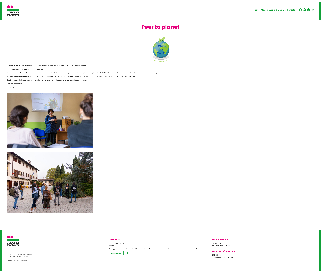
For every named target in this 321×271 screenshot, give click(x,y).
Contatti (291, 10)
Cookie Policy (12, 256)
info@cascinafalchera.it (221, 245)
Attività (264, 10)
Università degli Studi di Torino (79, 76)
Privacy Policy (23, 256)
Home (256, 10)
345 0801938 (216, 243)
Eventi (272, 10)
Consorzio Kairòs (13, 254)
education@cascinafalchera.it (223, 257)
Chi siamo (281, 10)
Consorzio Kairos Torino (103, 76)
